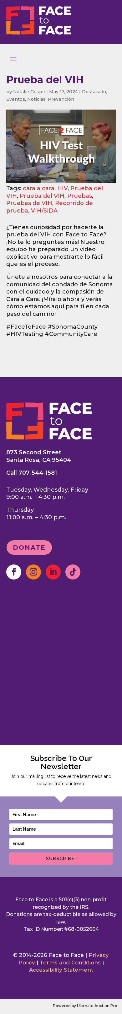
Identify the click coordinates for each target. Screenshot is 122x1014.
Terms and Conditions (70, 962)
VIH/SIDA (44, 210)
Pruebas (79, 195)
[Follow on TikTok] (72, 572)
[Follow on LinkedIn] (53, 572)
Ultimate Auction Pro (97, 1005)
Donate (29, 547)
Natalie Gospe (29, 91)
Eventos (15, 99)
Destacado (94, 91)
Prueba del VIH (42, 195)
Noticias (36, 99)
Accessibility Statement (61, 970)
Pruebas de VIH (29, 203)
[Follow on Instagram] (33, 572)
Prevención (61, 99)
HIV (62, 188)
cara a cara (38, 188)
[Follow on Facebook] (13, 572)
